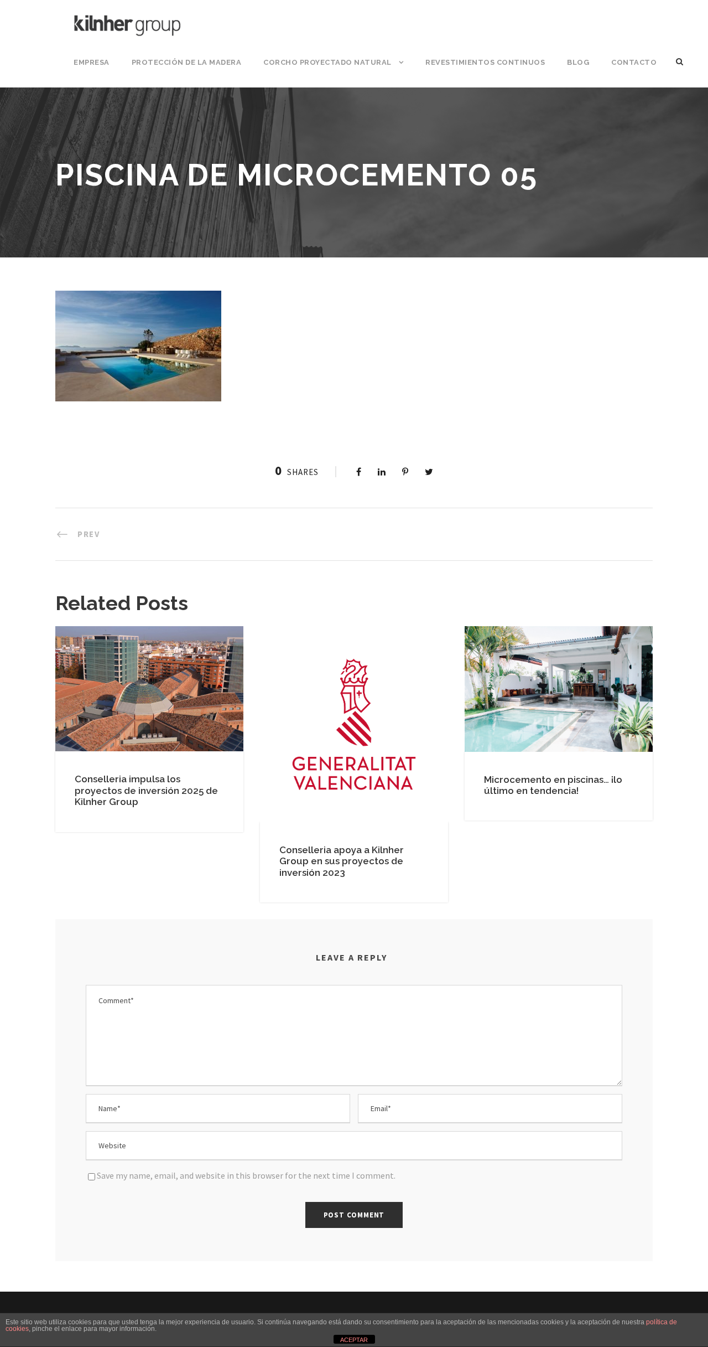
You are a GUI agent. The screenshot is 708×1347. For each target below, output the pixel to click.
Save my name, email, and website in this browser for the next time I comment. (246, 1175)
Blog (578, 62)
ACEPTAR (354, 1339)
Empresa (92, 62)
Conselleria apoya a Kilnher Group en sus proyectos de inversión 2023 (341, 861)
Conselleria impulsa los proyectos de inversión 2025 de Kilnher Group (146, 790)
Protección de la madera (187, 62)
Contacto (634, 62)
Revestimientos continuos (485, 62)
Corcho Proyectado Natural (327, 62)
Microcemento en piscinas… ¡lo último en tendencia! (553, 785)
